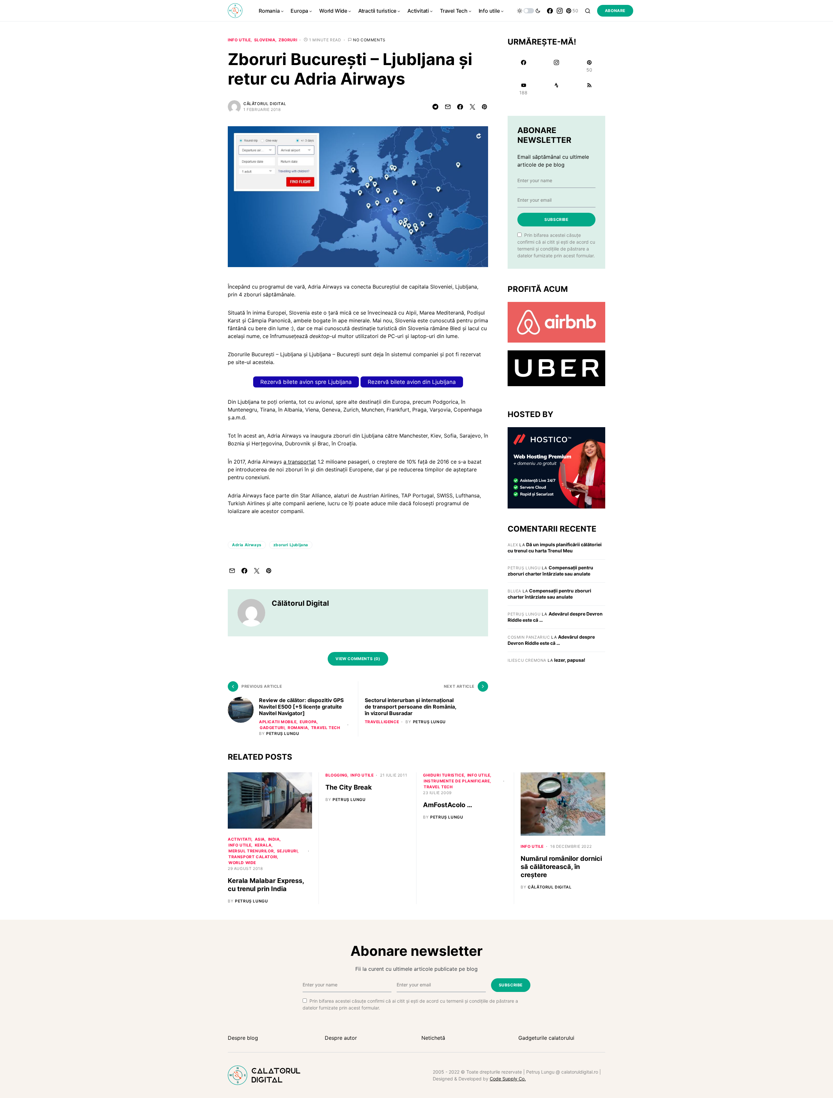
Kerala (263, 845)
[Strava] (556, 88)
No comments (369, 39)
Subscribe (556, 219)
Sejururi (287, 850)
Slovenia (265, 39)
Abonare (615, 10)
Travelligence (382, 721)
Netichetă (433, 1038)
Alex (513, 544)
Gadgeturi (272, 727)
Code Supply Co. (508, 1078)
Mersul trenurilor (251, 850)
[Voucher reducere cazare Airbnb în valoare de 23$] (556, 322)
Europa (308, 721)
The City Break (348, 787)
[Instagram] (560, 11)
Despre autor (341, 1038)
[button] (528, 11)
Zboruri (288, 39)
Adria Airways (247, 544)
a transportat (299, 461)
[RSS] (589, 88)
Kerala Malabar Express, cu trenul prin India (266, 885)
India (274, 839)
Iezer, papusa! (569, 660)
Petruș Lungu (524, 567)
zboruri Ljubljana (290, 544)
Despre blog (243, 1038)
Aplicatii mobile (278, 721)
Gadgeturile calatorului (546, 1038)
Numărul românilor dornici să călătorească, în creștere (561, 867)
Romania (298, 727)
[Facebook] (550, 11)
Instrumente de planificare (457, 781)
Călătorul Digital (264, 103)
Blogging (336, 775)
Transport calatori (252, 856)
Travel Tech (325, 727)
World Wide (242, 862)
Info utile (239, 39)
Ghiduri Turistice (443, 775)
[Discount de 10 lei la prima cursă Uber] (556, 368)
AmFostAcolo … (447, 805)
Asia (260, 839)
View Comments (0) (357, 658)
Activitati (240, 839)
